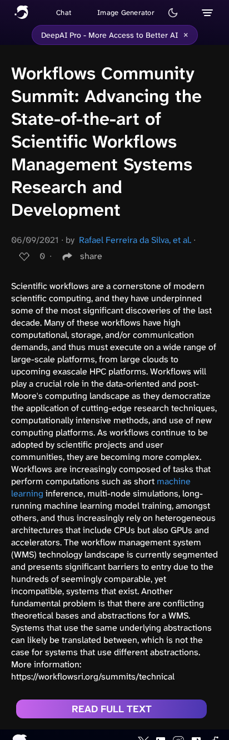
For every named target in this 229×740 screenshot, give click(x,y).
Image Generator (126, 12)
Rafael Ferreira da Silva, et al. (135, 240)
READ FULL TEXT (112, 709)
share (91, 256)
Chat (63, 12)
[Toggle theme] (173, 13)
